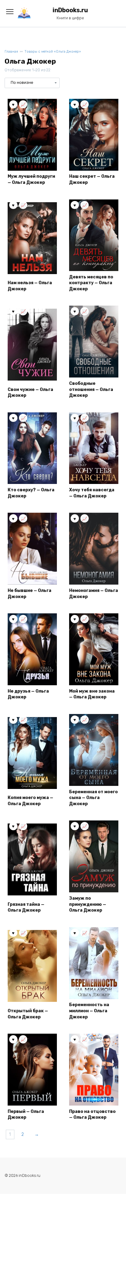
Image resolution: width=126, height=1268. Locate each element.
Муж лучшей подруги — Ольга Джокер (31, 179)
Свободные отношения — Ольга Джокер (91, 389)
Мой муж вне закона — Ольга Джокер (92, 694)
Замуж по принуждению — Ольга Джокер (87, 904)
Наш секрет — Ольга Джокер (92, 179)
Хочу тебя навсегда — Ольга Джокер (91, 493)
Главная (11, 52)
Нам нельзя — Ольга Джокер (30, 286)
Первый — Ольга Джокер (26, 1114)
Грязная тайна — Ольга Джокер (26, 907)
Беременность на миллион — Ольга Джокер (89, 1010)
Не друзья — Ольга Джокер (28, 694)
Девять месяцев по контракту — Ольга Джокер (91, 283)
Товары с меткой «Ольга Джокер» (52, 52)
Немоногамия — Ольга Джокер (93, 593)
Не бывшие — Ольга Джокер (29, 593)
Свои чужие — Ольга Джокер (30, 392)
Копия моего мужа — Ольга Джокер (30, 800)
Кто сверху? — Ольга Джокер (31, 493)
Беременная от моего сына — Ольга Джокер (93, 797)
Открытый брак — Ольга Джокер (28, 1014)
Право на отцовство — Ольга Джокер (92, 1114)
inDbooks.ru (70, 10)
